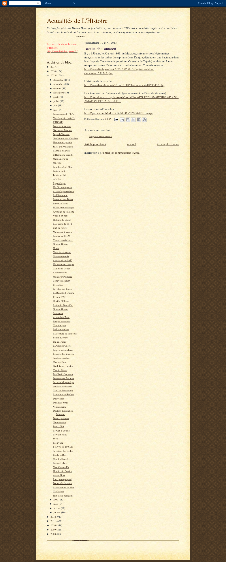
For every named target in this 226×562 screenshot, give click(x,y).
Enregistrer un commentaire (100, 136)
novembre (58, 84)
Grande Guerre (60, 244)
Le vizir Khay (60, 434)
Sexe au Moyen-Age (63, 382)
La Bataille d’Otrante (63, 292)
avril (56, 499)
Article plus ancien (168, 144)
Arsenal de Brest (61, 317)
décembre (58, 79)
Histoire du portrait (62, 142)
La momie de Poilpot (63, 394)
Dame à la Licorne (62, 483)
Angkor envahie (61, 357)
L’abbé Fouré (60, 227)
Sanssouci (58, 313)
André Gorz (59, 475)
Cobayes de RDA (61, 280)
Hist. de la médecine (63, 495)
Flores (56, 248)
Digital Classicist (61, 134)
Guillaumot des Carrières (65, 138)
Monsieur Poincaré (62, 276)
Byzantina (58, 284)
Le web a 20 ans (61, 430)
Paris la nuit (59, 170)
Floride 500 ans (61, 300)
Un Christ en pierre (62, 187)
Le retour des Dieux (63, 199)
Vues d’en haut (60, 215)
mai (55, 109)
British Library (60, 337)
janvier (57, 512)
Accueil (131, 144)
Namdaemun (59, 422)
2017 (53, 66)
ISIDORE (58, 122)
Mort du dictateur (62, 252)
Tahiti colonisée (61, 256)
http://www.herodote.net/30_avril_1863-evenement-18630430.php (124, 85)
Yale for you (59, 325)
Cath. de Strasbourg (63, 390)
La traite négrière (61, 150)
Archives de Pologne (63, 211)
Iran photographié (62, 479)
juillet (56, 101)
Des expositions (61, 418)
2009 (53, 529)
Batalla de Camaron (63, 374)
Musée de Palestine (62, 386)
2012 (53, 516)
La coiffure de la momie (65, 333)
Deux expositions (62, 126)
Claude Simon (60, 370)
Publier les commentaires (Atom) (121, 153)
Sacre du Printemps (63, 146)
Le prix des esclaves (63, 349)
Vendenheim (59, 406)
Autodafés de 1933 (62, 260)
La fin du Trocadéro (63, 305)
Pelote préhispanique (63, 207)
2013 (53, 75)
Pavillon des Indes (62, 288)
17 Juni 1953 (59, 297)
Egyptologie (59, 183)
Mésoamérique (60, 158)
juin (55, 105)
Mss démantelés (61, 467)
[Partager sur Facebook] (139, 120)
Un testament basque (63, 264)
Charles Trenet (60, 362)
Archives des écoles (63, 450)
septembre (58, 92)
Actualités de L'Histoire (77, 20)
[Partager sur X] (133, 120)
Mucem (57, 162)
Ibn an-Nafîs (59, 341)
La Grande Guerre (62, 345)
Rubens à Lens (60, 203)
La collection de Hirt (63, 487)
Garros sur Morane (62, 130)
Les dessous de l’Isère (64, 114)
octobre (57, 88)
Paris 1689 (58, 426)
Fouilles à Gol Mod (63, 166)
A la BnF (57, 179)
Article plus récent (95, 144)
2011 (53, 521)
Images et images (61, 321)
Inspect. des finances (63, 353)
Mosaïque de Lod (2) (64, 118)
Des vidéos (58, 398)
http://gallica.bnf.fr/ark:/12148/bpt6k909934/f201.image (118, 113)
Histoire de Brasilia (62, 471)
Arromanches (60, 272)
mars (56, 503)
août (55, 96)
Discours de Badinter (63, 378)
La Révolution (60, 195)
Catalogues (58, 491)
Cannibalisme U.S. (62, 459)
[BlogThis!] (128, 120)
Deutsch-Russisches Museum (63, 412)
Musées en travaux (62, 231)
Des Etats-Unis (60, 402)
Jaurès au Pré (59, 175)
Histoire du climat (62, 219)
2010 (53, 525)
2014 (53, 71)
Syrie (55, 438)
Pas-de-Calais (59, 463)
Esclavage (58, 442)
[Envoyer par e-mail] (122, 120)
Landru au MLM (61, 235)
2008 (53, 534)
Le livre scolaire (61, 329)
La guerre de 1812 (62, 223)
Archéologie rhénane (63, 191)
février (57, 508)
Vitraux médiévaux (63, 240)
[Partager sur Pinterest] (144, 120)
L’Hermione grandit (63, 154)
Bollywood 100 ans (63, 446)
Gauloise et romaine (63, 366)
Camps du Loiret (61, 268)
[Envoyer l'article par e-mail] (116, 119)
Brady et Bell (59, 454)
